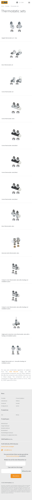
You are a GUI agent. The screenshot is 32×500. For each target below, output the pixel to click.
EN (22, 2)
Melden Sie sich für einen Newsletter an (15, 460)
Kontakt (17, 403)
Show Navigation (29, 2)
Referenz (18, 401)
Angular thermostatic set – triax (9, 38)
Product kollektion (20, 398)
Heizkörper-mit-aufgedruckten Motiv (9, 435)
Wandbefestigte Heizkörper (7, 433)
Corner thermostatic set (7, 92)
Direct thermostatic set (7, 65)
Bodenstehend (4, 430)
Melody (17, 415)
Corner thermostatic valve (8, 119)
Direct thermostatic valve (8, 226)
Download (3, 403)
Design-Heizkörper (5, 426)
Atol (2, 415)
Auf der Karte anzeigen (7, 446)
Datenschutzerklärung (12, 456)
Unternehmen (4, 401)
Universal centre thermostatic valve (10, 253)
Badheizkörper (4, 423)
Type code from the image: (15, 467)
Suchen (17, 406)
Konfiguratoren (4, 406)
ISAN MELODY (14, 372)
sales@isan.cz (8, 450)
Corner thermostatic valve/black (9, 145)
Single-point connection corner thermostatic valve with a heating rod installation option (15, 335)
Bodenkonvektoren (5, 428)
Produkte (3, 398)
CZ (21, 2)
